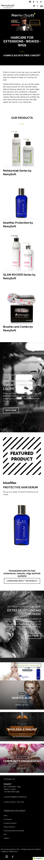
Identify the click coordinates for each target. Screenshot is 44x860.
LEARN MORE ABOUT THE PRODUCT (22, 581)
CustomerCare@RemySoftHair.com (15, 797)
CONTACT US (35, 24)
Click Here (20, 802)
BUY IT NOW (11, 410)
